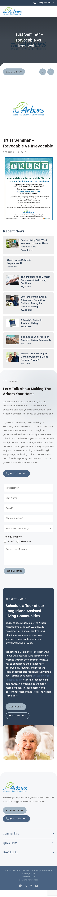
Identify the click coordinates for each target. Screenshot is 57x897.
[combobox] (29, 528)
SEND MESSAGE (14, 571)
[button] (50, 11)
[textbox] (26, 528)
